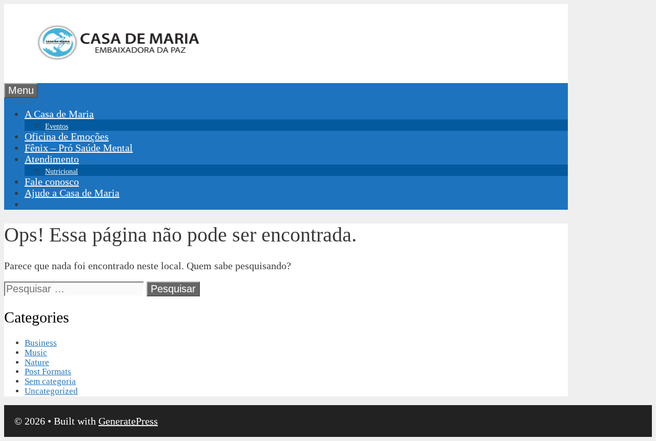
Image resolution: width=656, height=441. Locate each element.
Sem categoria (50, 381)
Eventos (56, 126)
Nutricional (61, 171)
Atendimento (52, 159)
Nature (37, 362)
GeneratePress (128, 421)
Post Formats (48, 371)
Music (36, 352)
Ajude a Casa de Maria (72, 192)
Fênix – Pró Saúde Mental (79, 147)
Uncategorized (51, 391)
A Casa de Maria (59, 113)
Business (41, 343)
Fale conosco (52, 181)
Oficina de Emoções (67, 136)
